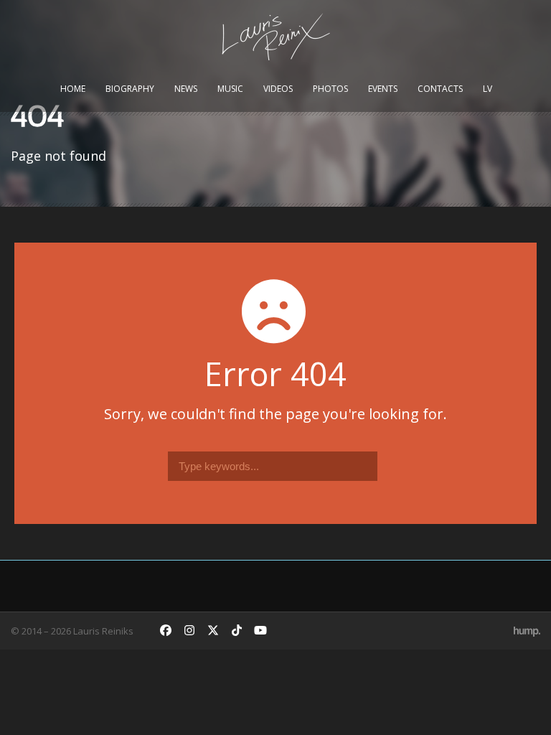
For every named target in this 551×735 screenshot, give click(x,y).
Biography (129, 89)
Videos (278, 89)
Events (382, 89)
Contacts (440, 89)
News (185, 89)
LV (487, 89)
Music (230, 89)
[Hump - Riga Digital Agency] (527, 630)
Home (72, 89)
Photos (330, 89)
